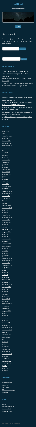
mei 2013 (5, 292)
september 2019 (7, 198)
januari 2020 (6, 189)
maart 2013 (5, 296)
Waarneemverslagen (8, 390)
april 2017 (5, 227)
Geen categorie (7, 383)
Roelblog (18, 3)
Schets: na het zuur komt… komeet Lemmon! (15, 71)
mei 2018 (5, 213)
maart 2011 (5, 347)
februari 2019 (6, 205)
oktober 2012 (6, 306)
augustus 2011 (6, 337)
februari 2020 (6, 186)
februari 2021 (6, 169)
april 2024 (5, 133)
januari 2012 (6, 325)
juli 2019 (4, 201)
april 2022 (5, 155)
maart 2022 (5, 157)
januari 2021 (6, 172)
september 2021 (7, 162)
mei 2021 (5, 167)
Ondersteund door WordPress (11, 423)
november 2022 (7, 145)
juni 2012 (5, 315)
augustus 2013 (6, 287)
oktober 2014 (6, 263)
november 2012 (7, 303)
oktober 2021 (6, 160)
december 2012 (7, 301)
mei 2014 (5, 275)
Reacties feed (6, 409)
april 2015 (5, 251)
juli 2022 (4, 150)
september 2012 (7, 308)
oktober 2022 (6, 148)
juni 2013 (5, 289)
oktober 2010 (6, 359)
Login (4, 404)
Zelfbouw (5, 392)
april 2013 (5, 294)
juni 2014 (5, 272)
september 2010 (7, 361)
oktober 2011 (6, 332)
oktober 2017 (6, 220)
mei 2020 (5, 179)
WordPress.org (7, 411)
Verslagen (5, 387)
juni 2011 (5, 342)
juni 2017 (5, 224)
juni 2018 (5, 210)
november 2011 (7, 330)
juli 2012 (4, 313)
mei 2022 (5, 153)
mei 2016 (5, 236)
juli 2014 (4, 270)
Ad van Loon (6, 107)
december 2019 (7, 191)
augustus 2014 (6, 268)
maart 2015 (5, 253)
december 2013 (7, 284)
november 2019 (7, 193)
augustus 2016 (6, 232)
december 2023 (7, 136)
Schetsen (5, 385)
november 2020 (7, 174)
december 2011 (7, 327)
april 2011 (5, 344)
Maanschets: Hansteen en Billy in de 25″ (14, 86)
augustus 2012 (6, 311)
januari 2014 (6, 282)
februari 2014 (6, 280)
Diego (4, 112)
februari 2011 (6, 349)
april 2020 (5, 181)
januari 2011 (6, 351)
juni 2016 (5, 234)
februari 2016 (6, 239)
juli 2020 (4, 177)
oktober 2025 (6, 131)
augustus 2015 (6, 246)
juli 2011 (4, 339)
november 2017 (7, 217)
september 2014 (7, 265)
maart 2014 (5, 277)
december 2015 (7, 244)
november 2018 (7, 208)
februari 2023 (6, 141)
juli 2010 (4, 366)
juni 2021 (5, 165)
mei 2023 (5, 138)
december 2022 (7, 143)
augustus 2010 (6, 363)
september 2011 (7, 335)
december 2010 (7, 354)
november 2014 (7, 260)
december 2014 (7, 258)
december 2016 (7, 229)
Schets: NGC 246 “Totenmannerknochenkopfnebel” (17, 83)
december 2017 (7, 215)
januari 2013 (6, 299)
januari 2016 (6, 241)
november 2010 (7, 356)
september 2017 (7, 222)
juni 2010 (5, 368)
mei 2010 (5, 371)
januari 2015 (6, 256)
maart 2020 (5, 184)
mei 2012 (5, 318)
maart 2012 (5, 320)
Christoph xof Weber (8, 98)
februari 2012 (6, 323)
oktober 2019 (6, 196)
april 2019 (5, 203)
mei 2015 (5, 248)
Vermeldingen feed (8, 406)
